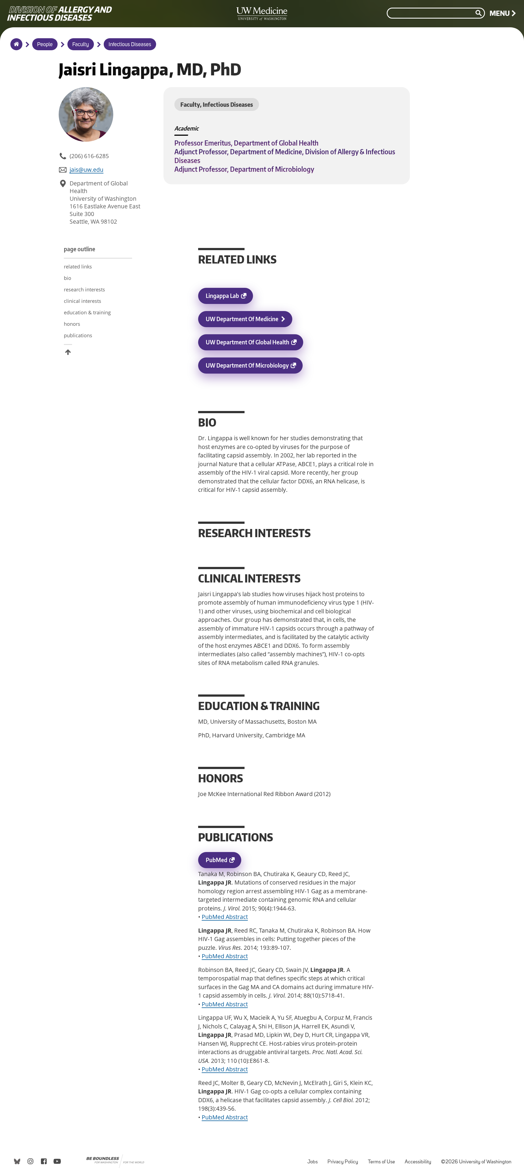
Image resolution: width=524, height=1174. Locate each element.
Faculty (80, 45)
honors (72, 324)
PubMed (223, 862)
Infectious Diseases (130, 45)
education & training (87, 312)
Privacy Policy (344, 1159)
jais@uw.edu (86, 169)
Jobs (314, 1159)
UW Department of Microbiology (254, 368)
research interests (84, 289)
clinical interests (82, 301)
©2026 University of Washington (476, 1162)
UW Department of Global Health (254, 344)
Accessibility (420, 1159)
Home (15, 48)
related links (78, 266)
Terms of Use (383, 1159)
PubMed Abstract (225, 917)
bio (67, 278)
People (45, 45)
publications (78, 335)
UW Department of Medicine (242, 319)
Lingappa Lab (229, 298)
